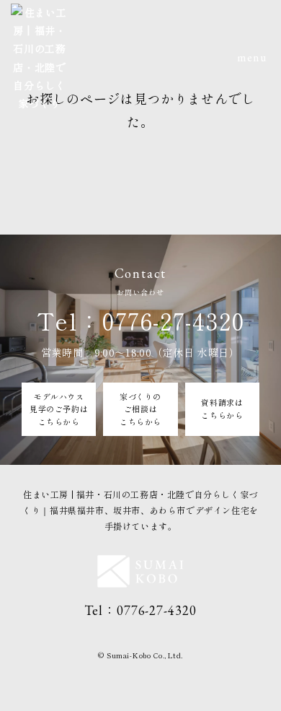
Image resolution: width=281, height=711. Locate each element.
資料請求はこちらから (222, 408)
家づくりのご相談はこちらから (140, 409)
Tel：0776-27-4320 (141, 320)
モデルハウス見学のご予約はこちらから (59, 409)
